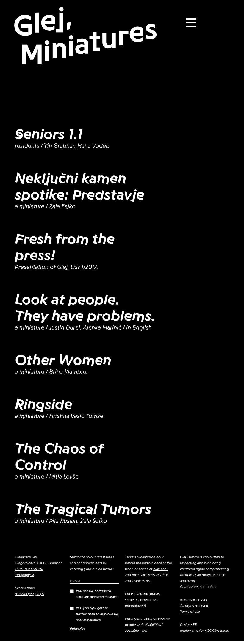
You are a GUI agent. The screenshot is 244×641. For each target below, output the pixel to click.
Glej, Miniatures (85, 36)
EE (195, 624)
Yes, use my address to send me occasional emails (96, 594)
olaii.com (160, 569)
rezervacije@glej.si (29, 594)
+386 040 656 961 (29, 569)
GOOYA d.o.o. (218, 630)
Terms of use (190, 611)
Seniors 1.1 (49, 134)
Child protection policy (198, 586)
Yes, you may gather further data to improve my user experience (97, 614)
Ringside (43, 404)
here (143, 630)
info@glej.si (24, 575)
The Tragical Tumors (83, 509)
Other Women (63, 360)
